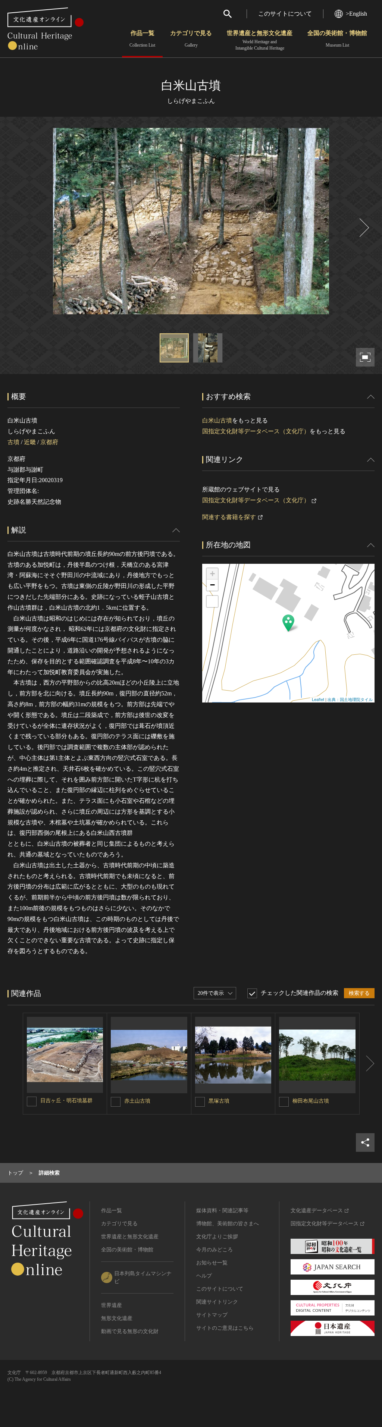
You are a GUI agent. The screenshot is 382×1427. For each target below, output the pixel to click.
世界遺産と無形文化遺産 (259, 40)
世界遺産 (111, 1305)
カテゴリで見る (191, 39)
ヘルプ (204, 1276)
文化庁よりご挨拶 (217, 1236)
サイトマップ (212, 1315)
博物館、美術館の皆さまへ (227, 1223)
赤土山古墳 (137, 1101)
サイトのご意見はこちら (225, 1328)
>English (356, 13)
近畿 (30, 442)
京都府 (49, 442)
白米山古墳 (217, 420)
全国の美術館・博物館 (337, 39)
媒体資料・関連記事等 (222, 1210)
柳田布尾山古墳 (310, 1101)
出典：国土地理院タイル (350, 699)
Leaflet (318, 699)
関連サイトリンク (217, 1302)
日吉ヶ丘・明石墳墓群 (66, 1100)
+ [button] (212, 573)
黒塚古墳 (219, 1101)
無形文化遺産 (116, 1318)
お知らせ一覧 (212, 1263)
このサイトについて (285, 13)
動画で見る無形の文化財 (130, 1331)
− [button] (212, 585)
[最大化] (212, 601)
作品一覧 (142, 39)
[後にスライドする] (363, 227)
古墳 (13, 442)
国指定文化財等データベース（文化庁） (256, 431)
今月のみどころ (214, 1249)
